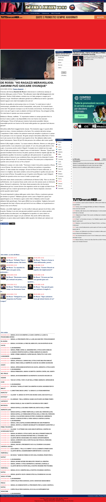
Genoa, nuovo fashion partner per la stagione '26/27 (29, 435)
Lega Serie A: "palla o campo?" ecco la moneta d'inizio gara (32, 448)
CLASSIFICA (59, 139)
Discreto (60, 65)
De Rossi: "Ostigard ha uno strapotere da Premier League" (13, 299)
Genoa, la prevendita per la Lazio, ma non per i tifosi (87, 165)
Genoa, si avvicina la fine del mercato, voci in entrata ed (88, 163)
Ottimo (59, 67)
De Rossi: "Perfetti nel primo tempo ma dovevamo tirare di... (13, 289)
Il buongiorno (16, 347)
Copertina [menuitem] (8, 13)
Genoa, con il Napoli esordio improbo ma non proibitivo (30, 423)
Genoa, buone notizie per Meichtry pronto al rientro (30, 461)
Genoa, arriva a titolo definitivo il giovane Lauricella (30, 463)
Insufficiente (61, 57)
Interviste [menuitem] (26, 13)
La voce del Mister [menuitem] (35, 13)
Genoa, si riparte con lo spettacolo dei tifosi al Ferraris (31, 440)
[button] (63, 72)
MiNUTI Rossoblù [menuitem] (55, 13)
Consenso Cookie (93, 496)
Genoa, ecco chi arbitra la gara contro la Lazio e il (87, 167)
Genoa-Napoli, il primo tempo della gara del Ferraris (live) (32, 412)
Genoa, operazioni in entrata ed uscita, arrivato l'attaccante (33, 367)
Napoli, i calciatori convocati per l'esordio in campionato (31, 416)
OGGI (97, 159)
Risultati (64, 75)
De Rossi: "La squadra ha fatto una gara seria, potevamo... (12, 270)
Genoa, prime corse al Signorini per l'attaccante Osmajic (31, 350)
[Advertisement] (54, 34)
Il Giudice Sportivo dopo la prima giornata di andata (29, 352)
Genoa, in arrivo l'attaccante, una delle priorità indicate (31, 433)
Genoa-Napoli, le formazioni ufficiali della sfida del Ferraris (33, 414)
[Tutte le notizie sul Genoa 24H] (54, 7)
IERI (104, 159)
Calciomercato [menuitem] (45, 13)
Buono (59, 62)
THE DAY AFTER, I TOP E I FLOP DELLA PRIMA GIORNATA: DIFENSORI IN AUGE (89, 53)
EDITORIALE (77, 50)
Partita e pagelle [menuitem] (17, 13)
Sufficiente (60, 60)
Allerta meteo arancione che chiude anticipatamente (30, 438)
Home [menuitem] (2, 13)
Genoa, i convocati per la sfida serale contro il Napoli (30, 418)
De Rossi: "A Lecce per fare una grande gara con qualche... (40, 279)
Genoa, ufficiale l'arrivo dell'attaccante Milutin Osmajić (31, 360)
